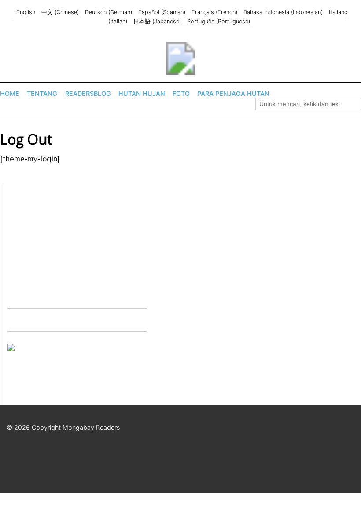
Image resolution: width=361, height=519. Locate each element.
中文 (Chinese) (60, 12)
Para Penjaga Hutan (233, 93)
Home (9, 93)
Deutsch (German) (108, 12)
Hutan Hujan (141, 93)
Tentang (42, 93)
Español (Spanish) (161, 12)
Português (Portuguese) (218, 21)
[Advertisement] (73, 240)
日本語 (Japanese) (157, 21)
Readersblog (88, 93)
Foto (181, 93)
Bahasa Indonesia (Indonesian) (283, 12)
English (25, 12)
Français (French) (214, 12)
